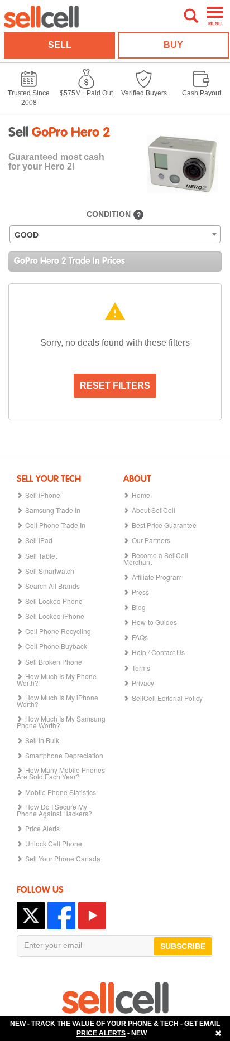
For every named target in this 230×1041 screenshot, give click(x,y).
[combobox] (115, 234)
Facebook (61, 915)
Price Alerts (42, 828)
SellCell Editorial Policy (167, 698)
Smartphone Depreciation (64, 755)
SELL (59, 45)
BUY (173, 45)
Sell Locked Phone (54, 601)
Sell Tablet (41, 556)
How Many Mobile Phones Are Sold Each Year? (61, 773)
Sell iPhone (42, 495)
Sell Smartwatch (49, 571)
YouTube (92, 915)
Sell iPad (38, 540)
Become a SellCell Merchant (155, 558)
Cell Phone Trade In (55, 525)
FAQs (140, 637)
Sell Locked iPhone (54, 616)
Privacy (143, 683)
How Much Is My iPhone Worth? (57, 701)
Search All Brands (52, 586)
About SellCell (153, 510)
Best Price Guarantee (164, 525)
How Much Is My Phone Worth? (57, 679)
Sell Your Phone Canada (62, 858)
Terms (141, 668)
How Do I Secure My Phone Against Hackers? (54, 810)
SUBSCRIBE (182, 946)
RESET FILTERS (115, 385)
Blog (139, 607)
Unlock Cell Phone (53, 843)
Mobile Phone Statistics (60, 792)
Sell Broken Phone (53, 662)
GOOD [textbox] (27, 234)
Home (141, 495)
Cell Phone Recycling (58, 631)
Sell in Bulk (42, 740)
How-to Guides (154, 622)
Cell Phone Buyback (56, 646)
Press (140, 592)
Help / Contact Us (158, 652)
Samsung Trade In (52, 510)
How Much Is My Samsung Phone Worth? (61, 722)
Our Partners (151, 540)
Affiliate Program (157, 577)
